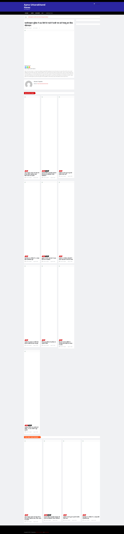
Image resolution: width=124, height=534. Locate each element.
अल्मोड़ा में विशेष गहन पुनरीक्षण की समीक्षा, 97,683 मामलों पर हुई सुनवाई (31, 428)
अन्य (42, 13)
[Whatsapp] (27, 67)
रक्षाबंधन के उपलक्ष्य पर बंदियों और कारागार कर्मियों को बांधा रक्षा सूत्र (32, 342)
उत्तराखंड (26, 13)
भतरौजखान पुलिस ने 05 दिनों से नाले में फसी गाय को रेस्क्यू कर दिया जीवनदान (38, 17)
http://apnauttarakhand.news (42, 83)
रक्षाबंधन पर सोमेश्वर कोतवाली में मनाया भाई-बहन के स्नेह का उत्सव (66, 258)
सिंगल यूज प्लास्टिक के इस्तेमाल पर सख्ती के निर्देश (49, 342)
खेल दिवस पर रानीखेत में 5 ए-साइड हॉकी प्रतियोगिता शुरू (32, 258)
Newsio (42, 532)
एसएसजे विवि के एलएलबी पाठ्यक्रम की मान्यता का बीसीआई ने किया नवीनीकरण (49, 174)
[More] (29, 67)
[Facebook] (25, 67)
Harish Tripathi (29, 28)
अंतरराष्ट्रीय (37, 13)
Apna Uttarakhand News (34, 6)
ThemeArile (47, 532)
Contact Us (49, 13)
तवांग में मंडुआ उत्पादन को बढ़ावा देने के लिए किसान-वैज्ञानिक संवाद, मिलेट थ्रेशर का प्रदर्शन (32, 174)
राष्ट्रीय (32, 13)
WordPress (38, 532)
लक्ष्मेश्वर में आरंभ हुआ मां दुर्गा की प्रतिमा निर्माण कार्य (65, 173)
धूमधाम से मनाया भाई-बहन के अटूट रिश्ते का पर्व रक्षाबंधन (49, 258)
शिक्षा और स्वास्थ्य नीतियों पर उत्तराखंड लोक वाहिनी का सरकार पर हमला (65, 343)
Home (26, 17)
